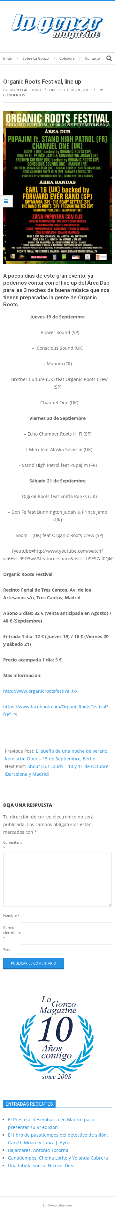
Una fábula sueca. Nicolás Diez (41, 1165)
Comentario (11, 845)
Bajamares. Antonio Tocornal (39, 1150)
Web (7, 949)
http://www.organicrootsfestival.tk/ (40, 691)
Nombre (11, 915)
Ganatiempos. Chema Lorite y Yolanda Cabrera (58, 1158)
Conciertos (14, 95)
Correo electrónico (11, 932)
